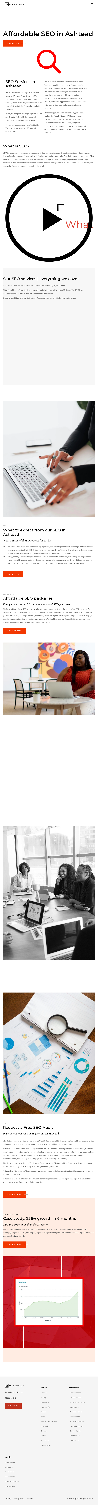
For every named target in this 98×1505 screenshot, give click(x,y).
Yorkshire (9, 1467)
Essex (43, 1412)
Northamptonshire (77, 1402)
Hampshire (45, 1407)
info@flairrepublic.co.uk (14, 1392)
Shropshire (74, 1407)
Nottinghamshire (12, 1481)
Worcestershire (76, 1412)
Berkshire (45, 1402)
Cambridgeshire (76, 1426)
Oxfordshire (74, 1440)
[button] (92, 4)
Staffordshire (10, 1486)
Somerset (45, 1440)
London (44, 1393)
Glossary (8, 1499)
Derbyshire (9, 1472)
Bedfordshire (75, 1417)
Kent (43, 1417)
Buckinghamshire (77, 1421)
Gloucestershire (76, 1431)
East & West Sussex (49, 1421)
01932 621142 (10, 1398)
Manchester (10, 1462)
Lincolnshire (10, 1477)
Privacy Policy (19, 1499)
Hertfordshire (75, 1436)
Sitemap (30, 1499)
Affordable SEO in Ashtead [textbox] (48, 34)
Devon (43, 1431)
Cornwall (44, 1426)
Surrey (43, 1397)
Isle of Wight (46, 1445)
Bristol (43, 1436)
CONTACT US (13, 1406)
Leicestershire (75, 1397)
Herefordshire (75, 1393)
